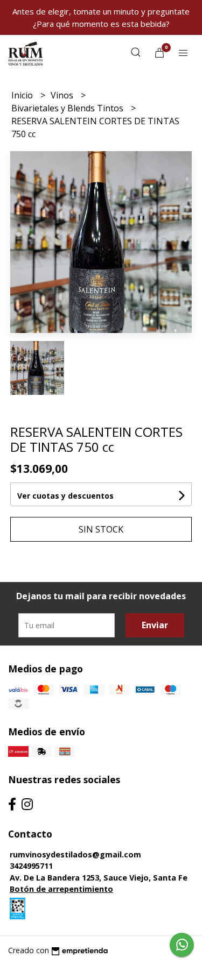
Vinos (63, 95)
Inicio (23, 95)
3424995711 (31, 866)
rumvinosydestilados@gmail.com (75, 854)
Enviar (155, 625)
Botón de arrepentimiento (61, 889)
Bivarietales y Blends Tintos (68, 108)
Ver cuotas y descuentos (65, 496)
